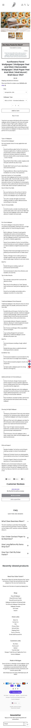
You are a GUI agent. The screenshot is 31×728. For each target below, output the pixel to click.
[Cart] (28, 5)
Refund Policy (15, 628)
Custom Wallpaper (15, 654)
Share (16, 479)
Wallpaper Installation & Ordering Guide (15, 602)
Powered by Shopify (15, 708)
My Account (15, 646)
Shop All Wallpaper (15, 596)
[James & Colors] (15, 5)
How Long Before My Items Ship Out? (12, 545)
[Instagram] (13, 688)
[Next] (29, 21)
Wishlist (15, 648)
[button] (25, 5)
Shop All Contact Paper (15, 598)
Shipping (4, 80)
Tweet (9, 479)
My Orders (15, 644)
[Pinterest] (17, 688)
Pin (24, 479)
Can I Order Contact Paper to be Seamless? (13, 538)
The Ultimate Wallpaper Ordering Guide (15, 604)
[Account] (22, 5)
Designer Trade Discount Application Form (15, 652)
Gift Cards (15, 608)
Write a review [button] (15, 495)
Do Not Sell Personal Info (15, 634)
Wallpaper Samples (15, 606)
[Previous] (1, 21)
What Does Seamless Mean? (13, 521)
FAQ (16, 624)
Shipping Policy (15, 630)
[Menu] (3, 5)
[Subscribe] (25, 724)
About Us (15, 620)
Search (15, 610)
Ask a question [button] (15, 499)
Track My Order (15, 650)
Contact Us (15, 622)
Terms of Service (15, 632)
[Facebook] (15, 688)
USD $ (15, 703)
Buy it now (15, 116)
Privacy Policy (15, 626)
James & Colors (17, 706)
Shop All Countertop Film (15, 600)
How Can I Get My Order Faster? (11, 553)
